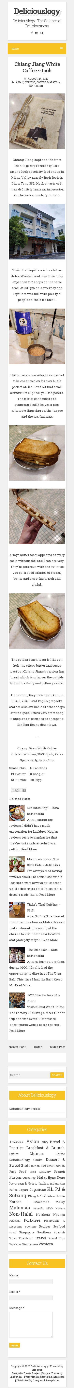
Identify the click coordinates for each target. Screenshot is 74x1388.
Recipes (45, 1226)
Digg (37, 780)
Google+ (38, 774)
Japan (23, 1190)
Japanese (37, 1189)
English (59, 1166)
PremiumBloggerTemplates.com (44, 1376)
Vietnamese (30, 1244)
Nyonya (59, 1214)
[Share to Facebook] (24, 790)
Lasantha (15, 1376)
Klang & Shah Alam (41, 1196)
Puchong (31, 1226)
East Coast (47, 1165)
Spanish (59, 1232)
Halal (42, 1177)
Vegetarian (15, 1244)
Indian (43, 1183)
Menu (15, 48)
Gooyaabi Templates (46, 1380)
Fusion (15, 1177)
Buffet (13, 1154)
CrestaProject (31, 1373)
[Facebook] (32, 33)
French (59, 1171)
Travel (40, 1238)
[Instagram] (36, 33)
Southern (44, 1232)
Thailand (26, 1238)
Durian (35, 1166)
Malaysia (53, 82)
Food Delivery (40, 1171)
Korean (15, 1201)
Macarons (41, 1202)
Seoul (13, 1232)
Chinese (30, 82)
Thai (12, 1238)
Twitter (20, 774)
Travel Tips (57, 1238)
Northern (36, 85)
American (16, 1142)
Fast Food (17, 1171)
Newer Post (17, 1047)
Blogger (37, 1369)
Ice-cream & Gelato (23, 1183)
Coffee (41, 82)
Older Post (57, 1047)
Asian (19, 82)
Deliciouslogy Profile (24, 1109)
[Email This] (13, 790)
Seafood (59, 1226)
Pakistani (14, 1220)
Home (38, 1047)
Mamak (38, 1208)
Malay (60, 1202)
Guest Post (29, 1177)
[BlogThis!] (17, 790)
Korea (60, 1196)
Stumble (20, 780)
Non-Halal (21, 1214)
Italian (13, 1190)
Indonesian (57, 1183)
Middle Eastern (55, 1208)
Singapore (27, 1232)
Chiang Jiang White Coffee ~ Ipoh (37, 67)
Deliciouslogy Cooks (25, 1160)
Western (45, 1244)
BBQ (45, 1142)
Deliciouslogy (37, 11)
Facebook (39, 768)
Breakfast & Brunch (45, 1147)
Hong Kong (56, 1177)
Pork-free (32, 1220)
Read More (29, 849)
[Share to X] (20, 790)
